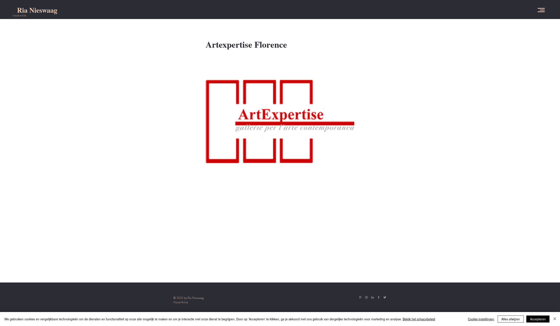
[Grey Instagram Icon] (366, 297)
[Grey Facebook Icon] (378, 297)
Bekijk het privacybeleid (419, 319)
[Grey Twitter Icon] (385, 297)
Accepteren (538, 319)
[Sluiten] (554, 319)
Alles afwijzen (510, 319)
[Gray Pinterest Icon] (360, 297)
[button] (541, 10)
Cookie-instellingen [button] (481, 319)
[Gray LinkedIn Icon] (372, 297)
